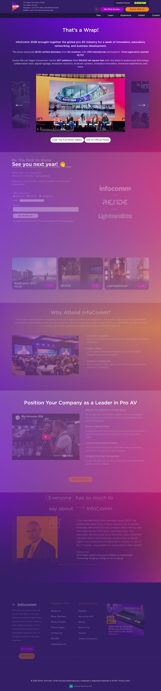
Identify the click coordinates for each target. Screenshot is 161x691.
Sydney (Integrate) (88, 637)
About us (55, 609)
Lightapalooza (58, 643)
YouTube (112, 673)
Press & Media (58, 621)
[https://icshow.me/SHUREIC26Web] (140, 3)
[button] (100, 15)
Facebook (112, 667)
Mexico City (84, 626)
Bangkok (83, 609)
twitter (141, 667)
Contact (156, 15)
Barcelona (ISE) (86, 615)
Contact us (56, 632)
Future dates (57, 626)
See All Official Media (97, 140)
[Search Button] (96, 9)
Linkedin (124, 667)
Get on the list (27, 647)
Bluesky (107, 667)
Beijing (82, 621)
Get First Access (112, 9)
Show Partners (58, 615)
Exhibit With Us (137, 9)
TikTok (135, 667)
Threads (129, 667)
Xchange (107, 673)
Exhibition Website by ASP (83, 686)
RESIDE (55, 637)
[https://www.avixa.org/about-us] (17, 678)
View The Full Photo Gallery (67, 140)
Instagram (118, 667)
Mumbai (82, 632)
